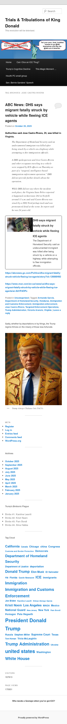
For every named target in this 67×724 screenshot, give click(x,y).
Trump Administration (15, 310)
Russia (9, 634)
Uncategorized (21, 297)
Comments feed (13, 437)
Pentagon (10, 614)
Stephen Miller (22, 634)
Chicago (34, 546)
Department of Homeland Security (21, 300)
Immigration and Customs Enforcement (29, 592)
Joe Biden (10, 600)
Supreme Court (40, 634)
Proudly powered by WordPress (33, 717)
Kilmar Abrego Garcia (42, 601)
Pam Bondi (55, 610)
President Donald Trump (25, 624)
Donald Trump (17, 571)
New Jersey (32, 610)
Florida (13, 577)
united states (20, 651)
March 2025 (11, 486)
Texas (55, 634)
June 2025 (10, 475)
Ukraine (54, 644)
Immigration (16, 583)
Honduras (44, 300)
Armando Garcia (46, 297)
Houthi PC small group (16, 75)
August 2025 (11, 468)
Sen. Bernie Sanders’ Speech (20, 82)
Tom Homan (10, 638)
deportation (37, 566)
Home (9, 62)
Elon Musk (37, 572)
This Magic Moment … (46, 68)
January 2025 (12, 493)
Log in (8, 430)
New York (43, 610)
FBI (6, 577)
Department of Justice (17, 566)
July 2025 (10, 472)
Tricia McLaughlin (27, 638)
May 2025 (10, 479)
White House (17, 658)
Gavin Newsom (26, 577)
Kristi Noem (13, 605)
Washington (43, 652)
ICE (39, 577)
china (43, 546)
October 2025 (12, 461)
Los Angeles (32, 605)
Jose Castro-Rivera (14, 306)
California (12, 546)
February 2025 (12, 490)
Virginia (48, 310)
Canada (24, 546)
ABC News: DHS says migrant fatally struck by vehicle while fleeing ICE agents (26, 112)
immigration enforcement (44, 303)
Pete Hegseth (25, 614)
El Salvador (52, 572)
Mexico (55, 605)
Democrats (41, 551)
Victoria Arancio (35, 310)
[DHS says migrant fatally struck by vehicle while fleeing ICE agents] (33, 242)
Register (9, 426)
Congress (54, 546)
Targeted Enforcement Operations (42, 306)
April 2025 (10, 482)
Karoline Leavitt (24, 601)
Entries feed (11, 433)
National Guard (15, 610)
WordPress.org (13, 440)
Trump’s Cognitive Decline (18, 68)
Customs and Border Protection (19, 551)
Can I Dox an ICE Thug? (28, 62)
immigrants (50, 577)
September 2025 (13, 464)
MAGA (46, 605)
